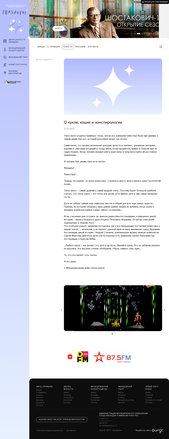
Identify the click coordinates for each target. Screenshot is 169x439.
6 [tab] (148, 33)
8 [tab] (153, 33)
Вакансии (39, 397)
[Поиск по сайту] (161, 47)
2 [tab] (137, 33)
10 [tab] (158, 33)
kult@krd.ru (104, 418)
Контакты (93, 47)
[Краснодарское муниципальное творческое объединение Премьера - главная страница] (14, 12)
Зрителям (80, 47)
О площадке (68, 397)
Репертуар (67, 395)
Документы (40, 403)
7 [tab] (151, 33)
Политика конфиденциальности (49, 431)
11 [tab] (160, 33)
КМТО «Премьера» (44, 387)
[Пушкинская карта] (15, 81)
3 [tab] (141, 33)
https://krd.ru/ (105, 421)
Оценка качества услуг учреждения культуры (62, 419)
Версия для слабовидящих (156, 2)
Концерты (94, 395)
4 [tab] (144, 33)
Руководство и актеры (126, 400)
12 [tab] (162, 33)
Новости (67, 47)
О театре (121, 397)
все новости (45, 60)
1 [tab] (135, 33)
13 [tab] (165, 33)
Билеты (58, 28)
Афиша (41, 47)
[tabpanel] (99, 19)
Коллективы (68, 400)
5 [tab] (146, 33)
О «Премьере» (53, 47)
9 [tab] (155, 33)
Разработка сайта (143, 430)
